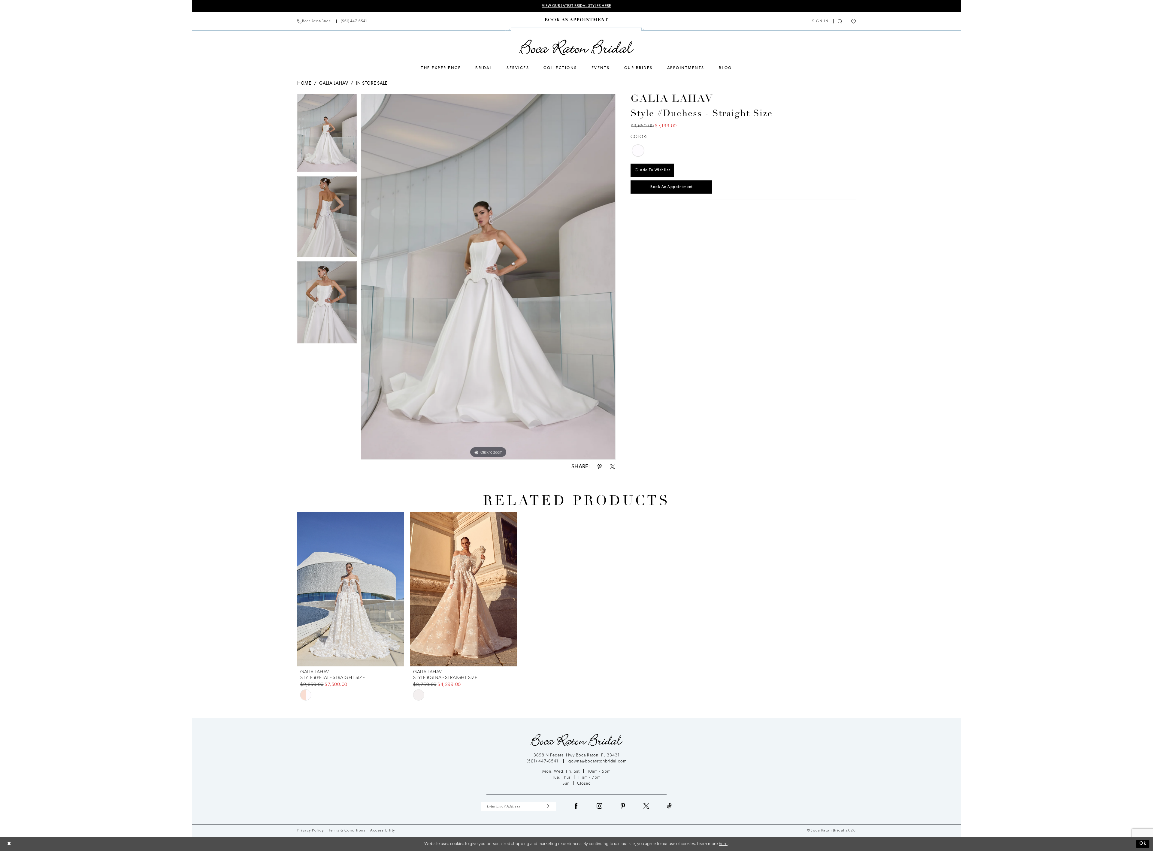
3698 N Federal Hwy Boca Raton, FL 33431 (577, 755)
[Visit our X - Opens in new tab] (646, 806)
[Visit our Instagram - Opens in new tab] (599, 806)
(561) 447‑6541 (543, 761)
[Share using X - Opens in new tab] (612, 467)
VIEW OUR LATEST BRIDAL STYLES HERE (576, 6)
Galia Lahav (333, 83)
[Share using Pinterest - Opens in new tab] (599, 466)
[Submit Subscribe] (547, 806)
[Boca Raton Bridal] (576, 47)
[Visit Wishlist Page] (853, 21)
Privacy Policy (310, 830)
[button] (820, 21)
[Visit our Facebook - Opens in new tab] (576, 806)
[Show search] (840, 21)
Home (304, 83)
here (723, 844)
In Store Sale (372, 83)
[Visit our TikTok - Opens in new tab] (669, 806)
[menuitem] (332, 21)
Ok (1142, 844)
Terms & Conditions (346, 830)
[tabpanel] (327, 135)
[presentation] (350, 589)
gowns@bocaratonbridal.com (597, 761)
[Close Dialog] (9, 844)
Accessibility (382, 830)
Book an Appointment (671, 187)
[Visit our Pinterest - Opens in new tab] (623, 806)
